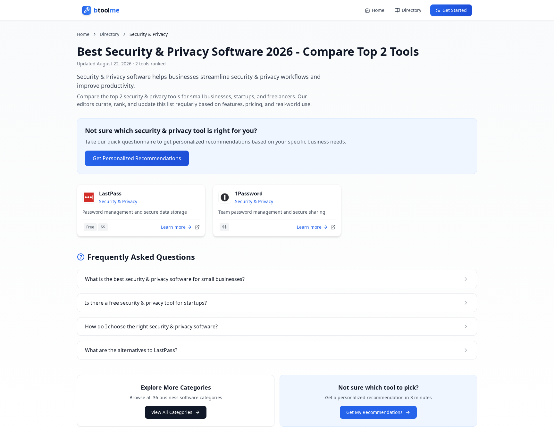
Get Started (454, 10)
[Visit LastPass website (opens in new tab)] (197, 227)
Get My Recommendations (374, 412)
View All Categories (171, 412)
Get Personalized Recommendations (137, 158)
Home (378, 10)
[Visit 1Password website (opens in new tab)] (333, 227)
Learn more (173, 227)
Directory (411, 10)
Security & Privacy (118, 201)
